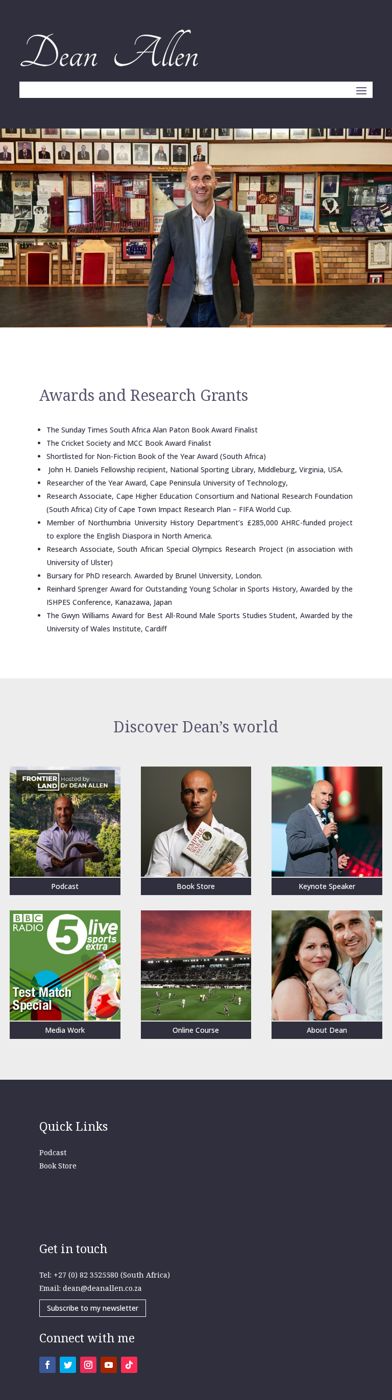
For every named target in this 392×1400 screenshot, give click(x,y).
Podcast (52, 1152)
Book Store (58, 1165)
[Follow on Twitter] (68, 1365)
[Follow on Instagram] (88, 1365)
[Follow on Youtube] (109, 1365)
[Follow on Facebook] (47, 1365)
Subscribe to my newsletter (92, 1308)
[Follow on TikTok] (129, 1365)
